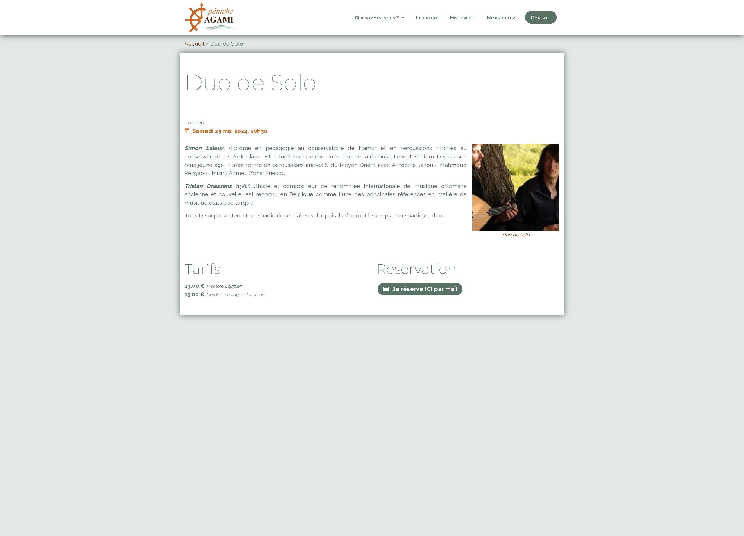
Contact (540, 17)
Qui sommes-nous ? (377, 17)
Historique (463, 17)
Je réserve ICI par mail (424, 288)
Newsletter (501, 17)
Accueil (194, 43)
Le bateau (427, 17)
